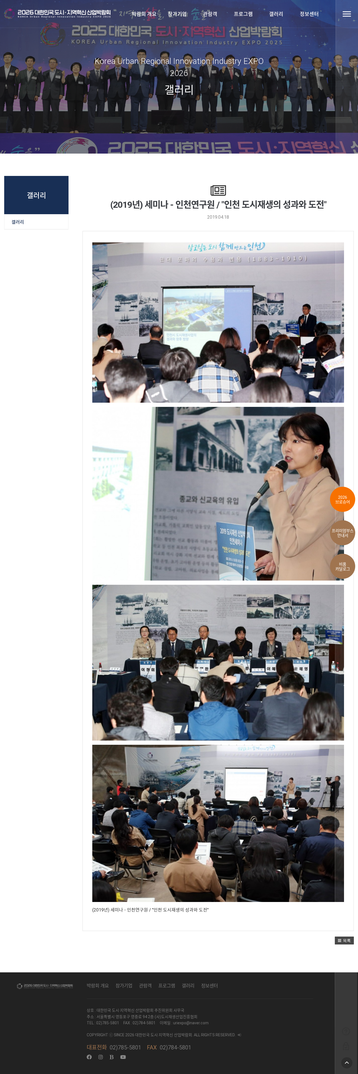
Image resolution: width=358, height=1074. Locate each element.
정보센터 (309, 14)
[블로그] (112, 1057)
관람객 (210, 14)
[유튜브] (123, 1057)
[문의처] (346, 1031)
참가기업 (177, 14)
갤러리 (276, 14)
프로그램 (243, 14)
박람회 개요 (144, 14)
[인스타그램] (100, 1057)
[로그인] (346, 1046)
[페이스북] (89, 1057)
